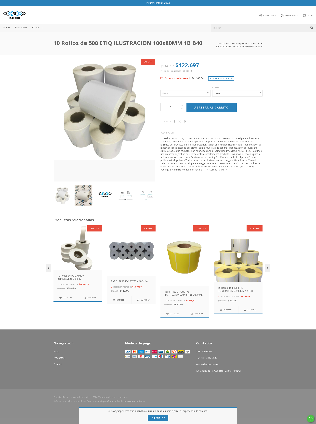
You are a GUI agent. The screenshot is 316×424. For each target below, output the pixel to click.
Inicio (6, 27)
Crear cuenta (269, 15)
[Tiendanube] (249, 400)
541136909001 (204, 351)
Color (215, 87)
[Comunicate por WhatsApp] (310, 418)
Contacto (37, 27)
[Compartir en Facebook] (174, 121)
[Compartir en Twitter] (179, 121)
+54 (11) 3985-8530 (206, 357)
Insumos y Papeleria (236, 43)
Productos (21, 27)
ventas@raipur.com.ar (207, 364)
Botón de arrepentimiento (131, 401)
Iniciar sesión (291, 15)
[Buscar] (312, 27)
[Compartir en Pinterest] (185, 121)
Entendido (158, 418)
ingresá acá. (107, 401)
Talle (163, 87)
